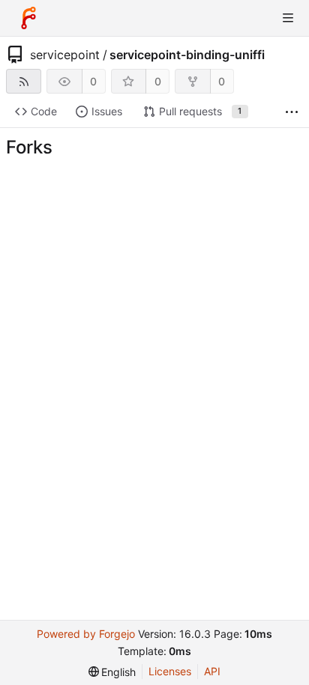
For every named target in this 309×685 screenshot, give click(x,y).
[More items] (291, 112)
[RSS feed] (23, 81)
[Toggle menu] (288, 17)
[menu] (112, 672)
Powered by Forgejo (86, 633)
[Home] (29, 17)
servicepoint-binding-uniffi (187, 54)
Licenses (169, 671)
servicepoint (65, 54)
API (212, 671)
